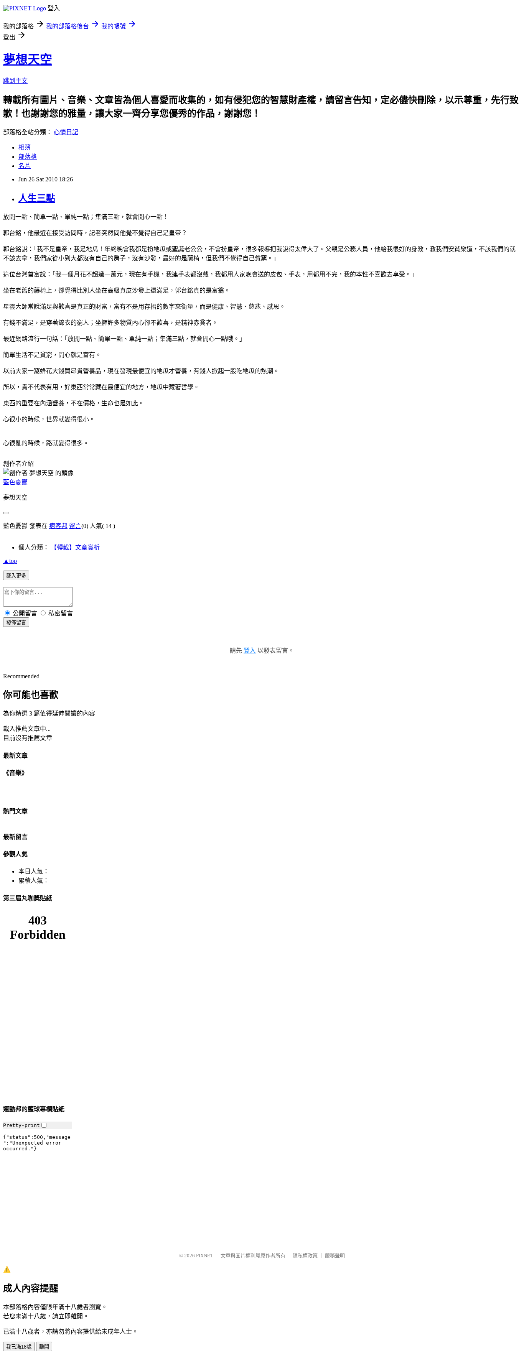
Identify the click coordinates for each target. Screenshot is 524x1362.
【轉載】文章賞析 (75, 547)
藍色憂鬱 (15, 482)
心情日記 (66, 132)
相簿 (24, 147)
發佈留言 (16, 622)
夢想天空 (27, 59)
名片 (24, 166)
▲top (10, 561)
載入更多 (16, 576)
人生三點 (36, 198)
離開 (44, 1347)
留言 (75, 526)
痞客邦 (58, 526)
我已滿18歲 (18, 1347)
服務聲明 (335, 1255)
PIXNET (204, 1255)
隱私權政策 (305, 1255)
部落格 (27, 156)
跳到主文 (15, 80)
